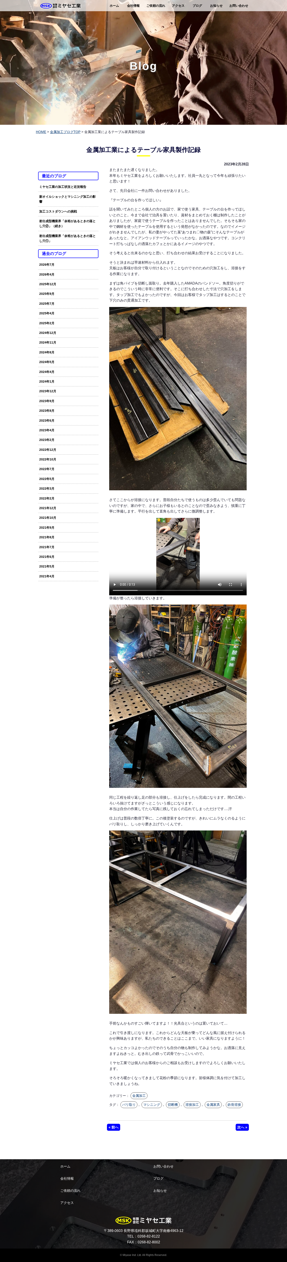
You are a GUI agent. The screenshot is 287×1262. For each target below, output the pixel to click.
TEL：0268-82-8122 (143, 1236)
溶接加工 (192, 1104)
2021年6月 (46, 557)
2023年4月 (46, 430)
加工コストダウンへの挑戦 (58, 211)
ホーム (114, 5)
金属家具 (213, 1104)
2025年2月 (46, 323)
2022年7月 (46, 469)
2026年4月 (46, 274)
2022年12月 (47, 449)
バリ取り (129, 1104)
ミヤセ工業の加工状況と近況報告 (62, 186)
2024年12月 (47, 333)
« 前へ (114, 1127)
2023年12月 (47, 391)
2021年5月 (46, 566)
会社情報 (133, 5)
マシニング (151, 1104)
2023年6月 (46, 420)
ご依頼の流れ (155, 5)
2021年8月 (46, 537)
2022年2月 (46, 498)
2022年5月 (46, 479)
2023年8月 (46, 410)
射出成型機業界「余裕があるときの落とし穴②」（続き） (67, 223)
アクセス (178, 5)
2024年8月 (46, 352)
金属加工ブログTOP (65, 132)
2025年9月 (46, 294)
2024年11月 (47, 342)
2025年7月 (46, 303)
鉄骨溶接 (234, 1104)
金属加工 (139, 1096)
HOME (41, 132)
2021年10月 (47, 517)
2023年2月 (46, 440)
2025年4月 (46, 313)
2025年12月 (47, 284)
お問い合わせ (238, 5)
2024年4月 (46, 372)
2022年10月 (47, 459)
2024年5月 (46, 362)
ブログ (197, 5)
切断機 (173, 1104)
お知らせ (216, 5)
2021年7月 (46, 547)
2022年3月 (46, 488)
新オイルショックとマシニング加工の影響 (67, 199)
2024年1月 (46, 381)
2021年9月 (46, 527)
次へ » (242, 1127)
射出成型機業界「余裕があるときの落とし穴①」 (67, 238)
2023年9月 (46, 401)
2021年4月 (46, 576)
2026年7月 (46, 264)
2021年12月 (47, 508)
